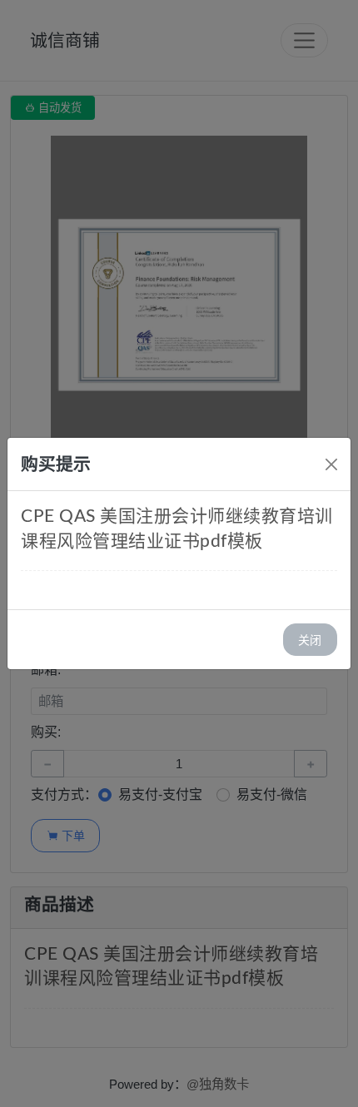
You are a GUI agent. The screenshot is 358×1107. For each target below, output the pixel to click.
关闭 (309, 640)
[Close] (331, 464)
